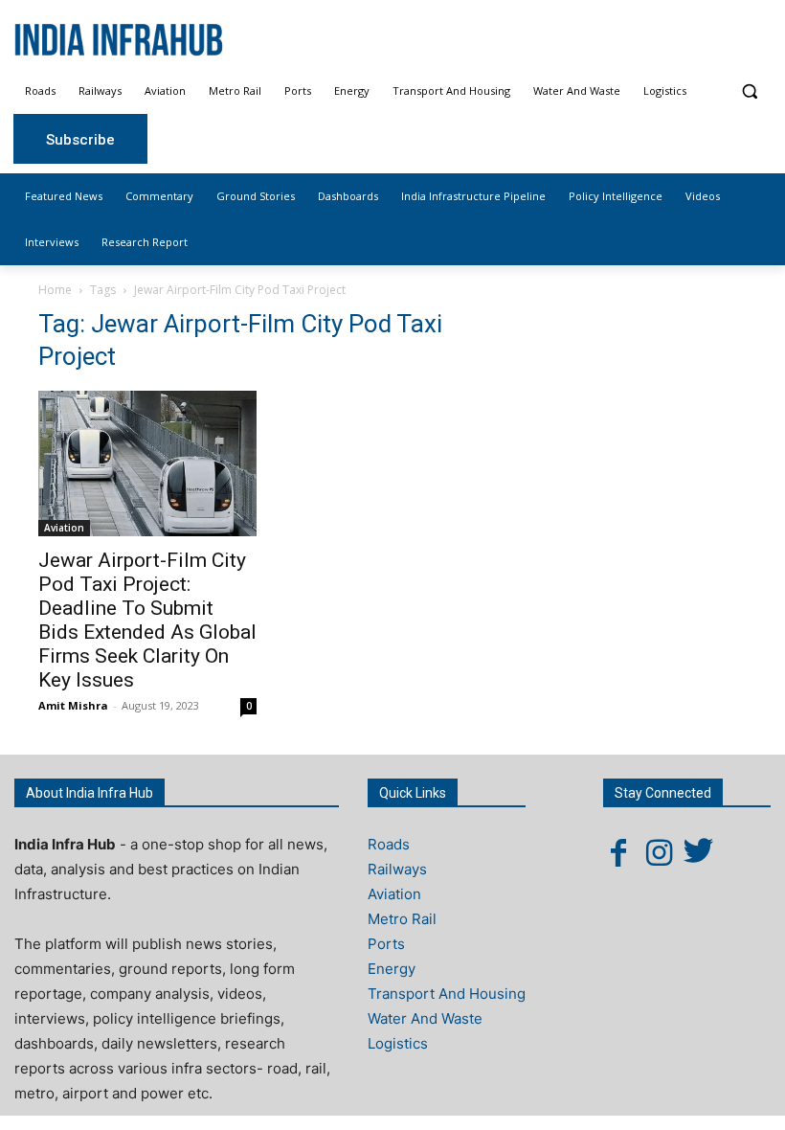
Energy (391, 969)
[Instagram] (658, 852)
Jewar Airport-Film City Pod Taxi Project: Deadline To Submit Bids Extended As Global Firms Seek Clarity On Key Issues (147, 620)
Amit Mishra (73, 705)
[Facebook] (618, 852)
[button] (749, 91)
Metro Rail (402, 919)
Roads (389, 844)
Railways (397, 869)
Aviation (64, 527)
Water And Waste (425, 1018)
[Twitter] (699, 852)
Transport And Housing (447, 993)
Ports (386, 944)
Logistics (398, 1043)
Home (55, 290)
